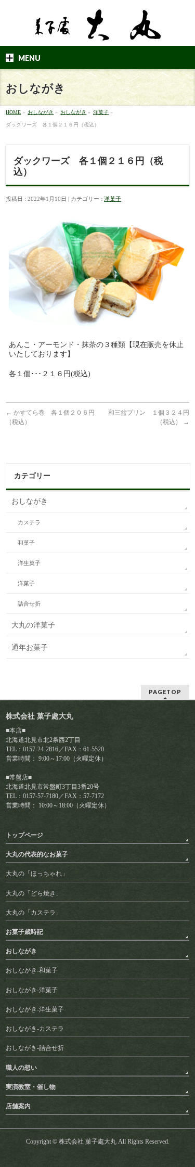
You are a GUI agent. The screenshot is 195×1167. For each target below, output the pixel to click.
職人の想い (21, 1067)
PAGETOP (165, 691)
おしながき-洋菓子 (32, 990)
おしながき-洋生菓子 (35, 1009)
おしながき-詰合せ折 (35, 1047)
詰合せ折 (29, 604)
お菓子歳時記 (24, 931)
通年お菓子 (29, 647)
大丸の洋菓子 (33, 625)
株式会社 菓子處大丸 (87, 1141)
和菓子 (26, 543)
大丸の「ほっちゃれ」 (37, 873)
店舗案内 (18, 1106)
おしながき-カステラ (35, 1028)
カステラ (29, 522)
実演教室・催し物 (31, 1087)
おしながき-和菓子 (32, 970)
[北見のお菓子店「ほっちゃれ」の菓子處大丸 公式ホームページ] (98, 28)
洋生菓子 (29, 563)
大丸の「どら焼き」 (34, 893)
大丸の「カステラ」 (34, 912)
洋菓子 (112, 199)
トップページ (24, 835)
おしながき (29, 501)
